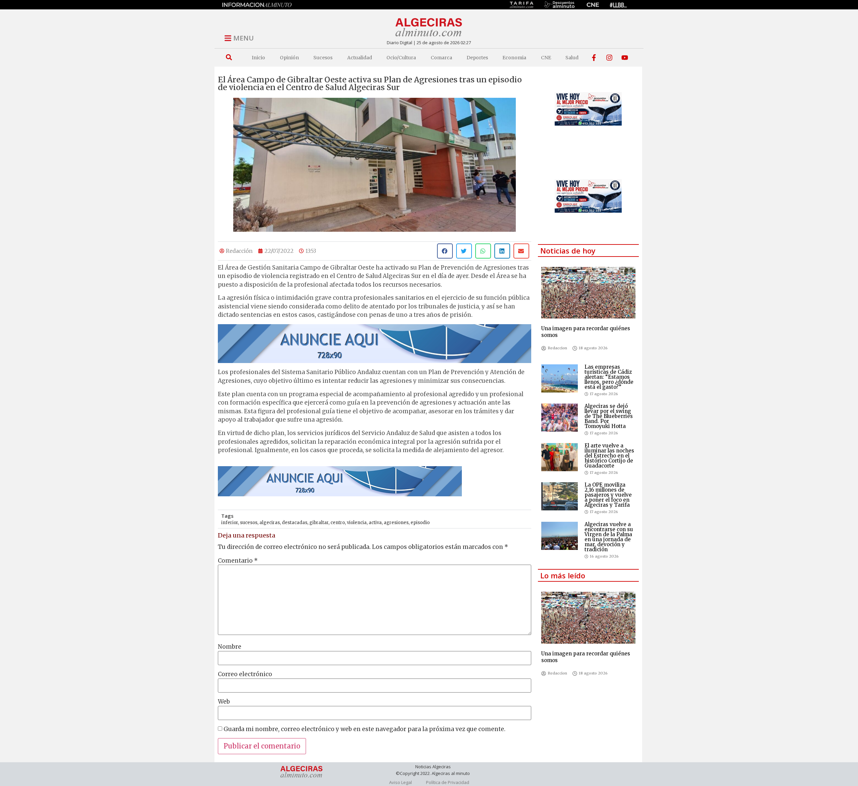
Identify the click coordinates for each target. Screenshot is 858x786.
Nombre (229, 647)
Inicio (258, 58)
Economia (514, 58)
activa (375, 522)
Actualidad (359, 58)
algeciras (269, 522)
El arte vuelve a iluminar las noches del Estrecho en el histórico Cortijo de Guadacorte (609, 455)
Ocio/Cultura (401, 58)
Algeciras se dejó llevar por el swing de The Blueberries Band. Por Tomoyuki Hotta (609, 416)
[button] (228, 57)
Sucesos (322, 58)
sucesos (248, 522)
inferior (229, 522)
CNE (546, 58)
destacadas (294, 522)
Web (224, 702)
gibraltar (318, 522)
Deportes (477, 58)
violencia (357, 522)
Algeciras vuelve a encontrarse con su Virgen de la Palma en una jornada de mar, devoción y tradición (609, 537)
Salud (571, 58)
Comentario (238, 561)
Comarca (441, 58)
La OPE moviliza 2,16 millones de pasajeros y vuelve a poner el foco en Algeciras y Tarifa (608, 495)
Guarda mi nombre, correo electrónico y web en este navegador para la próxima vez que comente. (364, 729)
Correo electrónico (245, 674)
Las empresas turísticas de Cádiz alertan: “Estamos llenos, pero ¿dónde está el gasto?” (609, 377)
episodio (420, 522)
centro (337, 522)
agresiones (396, 522)
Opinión (289, 58)
